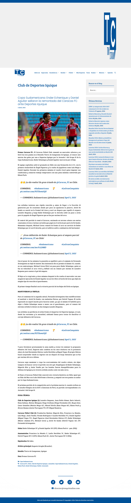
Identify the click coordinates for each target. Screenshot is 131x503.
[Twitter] (61, 482)
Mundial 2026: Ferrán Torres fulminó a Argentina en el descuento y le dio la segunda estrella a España (101, 130)
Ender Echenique (31, 466)
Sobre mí (37, 73)
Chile (29, 464)
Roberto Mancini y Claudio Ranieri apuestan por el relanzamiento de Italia (100, 116)
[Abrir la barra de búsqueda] (115, 73)
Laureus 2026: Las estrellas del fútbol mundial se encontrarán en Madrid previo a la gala (101, 174)
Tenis (88, 73)
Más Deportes (80, 73)
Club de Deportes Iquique (39, 464)
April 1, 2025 (70, 197)
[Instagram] (69, 482)
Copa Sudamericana (26, 461)
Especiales (44, 73)
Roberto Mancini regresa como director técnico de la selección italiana (99, 123)
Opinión (110, 73)
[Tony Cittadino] (19, 73)
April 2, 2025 (70, 253)
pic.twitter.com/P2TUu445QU (33, 191)
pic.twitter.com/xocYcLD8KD (33, 247)
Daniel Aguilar (73, 464)
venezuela (45, 466)
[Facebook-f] (53, 482)
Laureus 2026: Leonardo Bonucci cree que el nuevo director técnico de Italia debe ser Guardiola (101, 159)
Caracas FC (23, 464)
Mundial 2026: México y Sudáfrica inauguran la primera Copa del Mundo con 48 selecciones (100, 140)
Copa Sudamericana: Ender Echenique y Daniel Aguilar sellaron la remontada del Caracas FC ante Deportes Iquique (48, 101)
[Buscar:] (101, 90)
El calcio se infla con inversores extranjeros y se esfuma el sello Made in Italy (101, 181)
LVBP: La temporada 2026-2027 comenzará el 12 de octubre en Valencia (99, 109)
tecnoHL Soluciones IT (57, 500)
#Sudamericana (41, 188)
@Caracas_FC (62, 182)
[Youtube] (78, 482)
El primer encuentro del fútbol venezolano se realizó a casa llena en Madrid (101, 166)
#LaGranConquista (70, 188)
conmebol (51, 464)
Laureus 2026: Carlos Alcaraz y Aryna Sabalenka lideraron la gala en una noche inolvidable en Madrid (101, 149)
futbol (39, 466)
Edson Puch (21, 466)
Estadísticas (53, 73)
